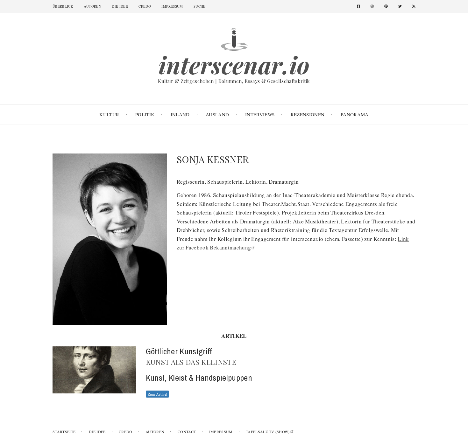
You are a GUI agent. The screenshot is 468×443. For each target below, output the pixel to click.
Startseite (64, 431)
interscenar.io (234, 65)
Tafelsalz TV (268, 431)
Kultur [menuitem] (109, 114)
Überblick (63, 6)
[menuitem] (361, 6)
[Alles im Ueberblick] (234, 38)
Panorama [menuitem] (355, 114)
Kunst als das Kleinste (191, 362)
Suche (200, 6)
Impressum (172, 6)
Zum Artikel (157, 394)
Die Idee (120, 6)
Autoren (92, 6)
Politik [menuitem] (144, 114)
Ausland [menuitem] (217, 114)
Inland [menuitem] (180, 114)
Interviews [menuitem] (259, 114)
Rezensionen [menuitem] (308, 114)
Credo (144, 6)
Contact (187, 431)
